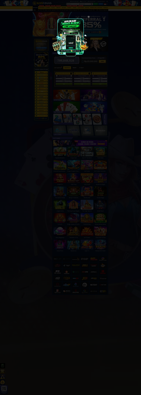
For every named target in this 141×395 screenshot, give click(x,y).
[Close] (89, 17)
